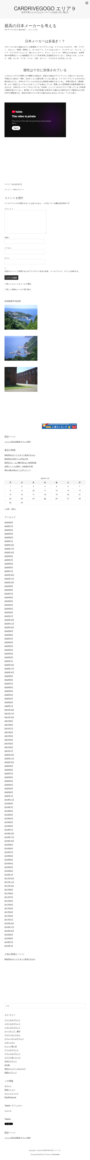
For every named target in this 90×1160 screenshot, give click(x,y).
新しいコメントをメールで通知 (18, 284)
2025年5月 (8, 567)
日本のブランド (18, 189)
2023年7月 (8, 638)
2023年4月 (8, 649)
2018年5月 (8, 859)
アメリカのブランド (12, 1020)
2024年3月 (8, 608)
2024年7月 (8, 593)
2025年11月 (9, 548)
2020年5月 (8, 781)
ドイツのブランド (11, 1050)
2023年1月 (8, 661)
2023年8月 (8, 634)
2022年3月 (8, 698)
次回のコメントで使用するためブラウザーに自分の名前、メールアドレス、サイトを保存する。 (42, 271)
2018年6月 (8, 856)
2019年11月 (9, 799)
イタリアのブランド (12, 1027)
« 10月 (7, 509)
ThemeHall (55, 1154)
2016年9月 (8, 934)
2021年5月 (8, 736)
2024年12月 (9, 574)
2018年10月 (9, 841)
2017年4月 (8, 908)
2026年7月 (8, 526)
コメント (8, 208)
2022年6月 (8, 687)
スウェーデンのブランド (14, 1039)
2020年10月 (9, 762)
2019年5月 (8, 814)
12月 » (13, 509)
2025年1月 (8, 571)
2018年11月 (9, 837)
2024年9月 (8, 586)
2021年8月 (8, 724)
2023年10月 (9, 627)
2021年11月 (9, 713)
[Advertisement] (45, 161)
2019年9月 (8, 803)
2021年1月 (8, 751)
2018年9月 (8, 844)
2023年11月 (9, 623)
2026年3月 (8, 533)
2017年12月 (9, 878)
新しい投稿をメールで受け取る (18, 289)
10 (33, 490)
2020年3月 (8, 788)
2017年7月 (8, 897)
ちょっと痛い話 (10, 1046)
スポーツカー (9, 1042)
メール (7, 248)
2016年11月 (9, 927)
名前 (6, 237)
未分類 (7, 1065)
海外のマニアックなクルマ (15, 1069)
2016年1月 (8, 945)
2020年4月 (8, 784)
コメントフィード (11, 1093)
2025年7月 (8, 560)
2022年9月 (8, 676)
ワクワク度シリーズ (12, 1057)
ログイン (8, 1086)
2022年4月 (8, 694)
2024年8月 (8, 589)
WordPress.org (10, 1097)
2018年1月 (8, 874)
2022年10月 (9, 672)
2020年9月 (8, 766)
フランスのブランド (12, 1054)
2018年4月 (8, 863)
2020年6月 (8, 777)
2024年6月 (8, 597)
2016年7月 (8, 942)
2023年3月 (8, 653)
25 (45, 498)
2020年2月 (8, 792)
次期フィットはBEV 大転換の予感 (18, 466)
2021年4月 (8, 739)
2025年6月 (8, 563)
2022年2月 (8, 702)
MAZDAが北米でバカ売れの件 (16, 459)
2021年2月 (8, 747)
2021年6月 (8, 732)
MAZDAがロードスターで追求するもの (19, 455)
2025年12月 (9, 545)
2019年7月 (8, 807)
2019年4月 (8, 818)
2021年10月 (9, 717)
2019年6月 (8, 811)
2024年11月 (9, 578)
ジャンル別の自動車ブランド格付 (17, 441)
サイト (7, 258)
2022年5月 (8, 691)
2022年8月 (8, 679)
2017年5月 (8, 904)
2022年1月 (8, 706)
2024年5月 (8, 601)
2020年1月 (8, 796)
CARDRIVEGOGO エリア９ (45, 8)
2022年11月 (9, 668)
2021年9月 (8, 721)
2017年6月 (8, 900)
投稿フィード (9, 1089)
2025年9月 (8, 556)
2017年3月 (8, 912)
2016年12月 (9, 923)
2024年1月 (8, 616)
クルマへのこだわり (12, 1035)
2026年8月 (8, 522)
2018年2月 (8, 871)
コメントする (33, 29)
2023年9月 (8, 631)
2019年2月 (8, 826)
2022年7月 (8, 683)
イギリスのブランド (12, 1024)
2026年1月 (8, 541)
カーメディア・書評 (12, 1031)
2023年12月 (9, 619)
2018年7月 (8, 852)
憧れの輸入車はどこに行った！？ (17, 470)
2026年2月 (8, 537)
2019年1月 (8, 829)
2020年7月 (8, 773)
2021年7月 (8, 728)
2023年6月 (8, 642)
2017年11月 (9, 882)
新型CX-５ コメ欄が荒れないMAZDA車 (20, 462)
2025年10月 (9, 552)
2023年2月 (8, 657)
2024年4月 (8, 604)
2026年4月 (8, 530)
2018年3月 (8, 867)
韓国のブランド (10, 1072)
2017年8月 (8, 893)
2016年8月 (8, 938)
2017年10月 (9, 885)
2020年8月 (8, 769)
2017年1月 (8, 919)
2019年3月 (8, 822)
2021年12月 (9, 709)
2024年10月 (9, 582)
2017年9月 (8, 889)
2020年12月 (9, 754)
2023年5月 (8, 646)
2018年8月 (8, 848)
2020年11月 (9, 758)
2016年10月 (9, 930)
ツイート (8, 1110)
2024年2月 (8, 612)
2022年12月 (9, 664)
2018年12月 (9, 833)
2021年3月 (8, 743)
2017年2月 (8, 915)
